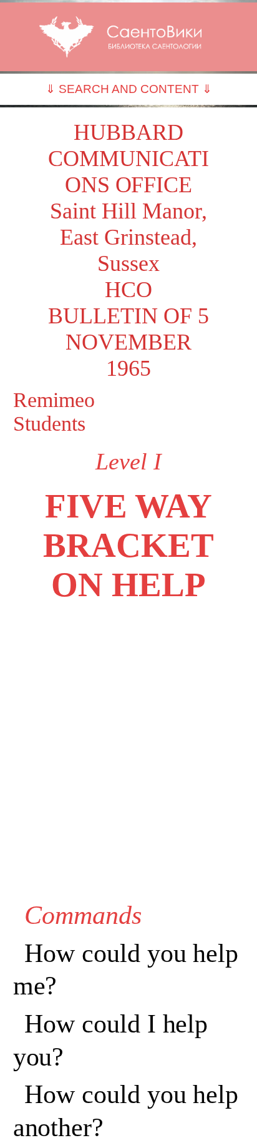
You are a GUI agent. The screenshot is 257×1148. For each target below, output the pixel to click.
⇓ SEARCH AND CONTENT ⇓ (129, 89)
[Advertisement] (128, 751)
